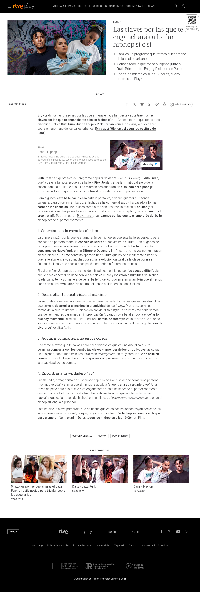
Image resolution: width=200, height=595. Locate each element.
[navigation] (103, 6)
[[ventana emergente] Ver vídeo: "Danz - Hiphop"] (100, 155)
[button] (9, 6)
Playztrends (85, 216)
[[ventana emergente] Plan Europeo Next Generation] (65, 570)
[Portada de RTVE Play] (24, 6)
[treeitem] (64, 6)
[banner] (28, 6)
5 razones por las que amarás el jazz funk (91, 115)
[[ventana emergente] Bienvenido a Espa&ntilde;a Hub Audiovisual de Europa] (135, 570)
